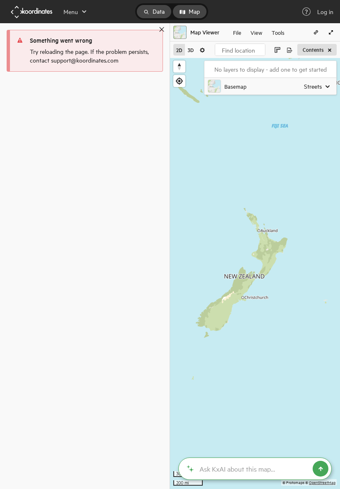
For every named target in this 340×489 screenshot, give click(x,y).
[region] (255, 273)
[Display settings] (202, 50)
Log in (325, 11)
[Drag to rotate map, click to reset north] (179, 67)
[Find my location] (179, 81)
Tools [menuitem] (278, 32)
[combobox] (240, 50)
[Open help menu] (306, 11)
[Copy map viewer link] (316, 32)
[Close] (161, 29)
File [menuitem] (237, 32)
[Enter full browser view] (331, 32)
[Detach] (149, 29)
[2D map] (179, 50)
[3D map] (191, 50)
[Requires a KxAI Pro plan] (255, 468)
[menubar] (259, 32)
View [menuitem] (256, 32)
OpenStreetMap (322, 482)
